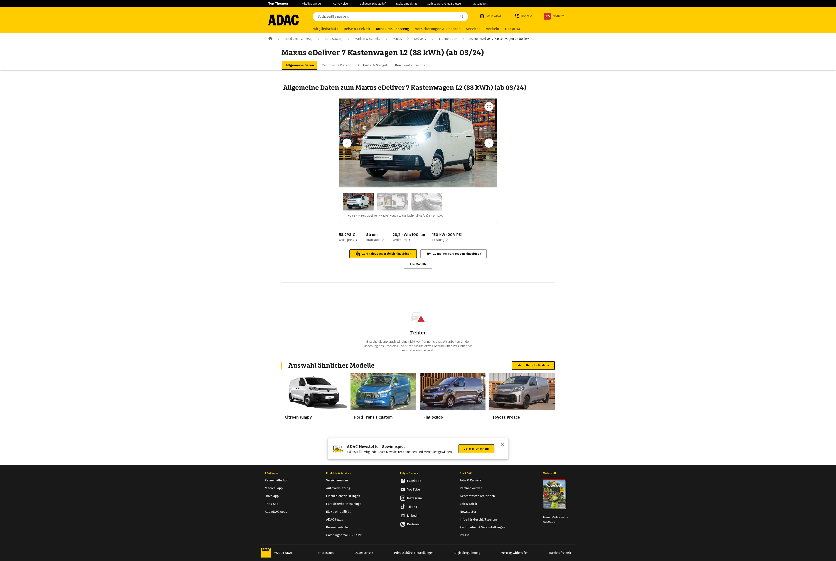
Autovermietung (338, 488)
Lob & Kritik (468, 504)
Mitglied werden (312, 3)
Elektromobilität (406, 3)
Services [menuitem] (473, 29)
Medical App (274, 488)
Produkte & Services (338, 473)
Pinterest (414, 524)
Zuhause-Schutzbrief (373, 3)
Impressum (326, 553)
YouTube (413, 489)
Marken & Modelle (368, 39)
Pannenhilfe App (276, 480)
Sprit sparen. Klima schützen (444, 3)
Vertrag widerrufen (514, 553)
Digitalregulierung (467, 553)
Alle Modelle (418, 264)
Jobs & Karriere (470, 480)
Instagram (414, 498)
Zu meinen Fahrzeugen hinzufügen (457, 253)
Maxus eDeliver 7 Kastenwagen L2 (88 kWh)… (501, 39)
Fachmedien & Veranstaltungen (482, 527)
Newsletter (468, 512)
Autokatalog (333, 39)
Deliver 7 (420, 39)
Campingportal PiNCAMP (344, 535)
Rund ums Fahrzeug (298, 39)
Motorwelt (549, 473)
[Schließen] (502, 445)
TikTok (412, 507)
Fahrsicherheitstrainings (343, 504)
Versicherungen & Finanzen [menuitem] (437, 29)
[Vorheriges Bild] (347, 143)
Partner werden (471, 488)
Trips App (271, 504)
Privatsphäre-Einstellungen (413, 553)
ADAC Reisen (341, 3)
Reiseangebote (337, 527)
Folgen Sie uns (409, 473)
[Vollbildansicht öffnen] (489, 106)
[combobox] (390, 16)
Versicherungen (337, 480)
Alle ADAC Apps (276, 512)
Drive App (272, 496)
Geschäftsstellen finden (477, 496)
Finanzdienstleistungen (343, 496)
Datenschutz (364, 553)
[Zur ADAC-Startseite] (283, 20)
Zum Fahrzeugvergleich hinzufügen (386, 253)
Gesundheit (480, 3)
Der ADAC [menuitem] (513, 29)
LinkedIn (413, 516)
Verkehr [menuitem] (492, 29)
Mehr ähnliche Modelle (533, 365)
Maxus (397, 39)
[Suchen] (462, 16)
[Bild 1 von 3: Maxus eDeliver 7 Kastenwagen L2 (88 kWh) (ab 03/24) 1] (358, 202)
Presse (464, 535)
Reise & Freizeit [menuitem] (357, 29)
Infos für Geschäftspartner (479, 519)
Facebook (414, 481)
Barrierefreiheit (560, 553)
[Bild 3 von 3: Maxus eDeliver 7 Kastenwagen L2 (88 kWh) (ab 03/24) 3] (426, 202)
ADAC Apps (271, 473)
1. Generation (448, 39)
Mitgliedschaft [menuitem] (325, 29)
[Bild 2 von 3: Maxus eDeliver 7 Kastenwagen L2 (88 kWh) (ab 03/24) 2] (392, 202)
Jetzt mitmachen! (476, 449)
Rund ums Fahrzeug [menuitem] (392, 29)
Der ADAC (466, 473)
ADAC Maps (334, 519)
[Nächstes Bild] (489, 143)
